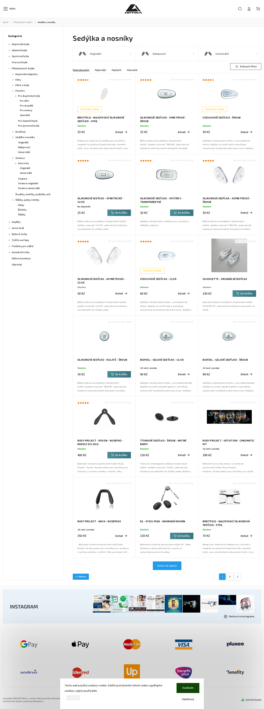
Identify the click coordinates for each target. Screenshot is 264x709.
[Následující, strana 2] (230, 576)
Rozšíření (20, 132)
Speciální (25, 115)
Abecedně (132, 70)
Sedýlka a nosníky (25, 137)
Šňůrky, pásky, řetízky (27, 200)
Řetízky (22, 210)
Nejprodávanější (81, 70)
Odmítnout (188, 699)
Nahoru (82, 576)
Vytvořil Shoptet (253, 699)
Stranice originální (28, 183)
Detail (119, 132)
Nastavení (73, 697)
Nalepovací (24, 147)
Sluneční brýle (19, 50)
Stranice (20, 158)
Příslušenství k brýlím (23, 68)
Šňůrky (22, 215)
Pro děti (24, 101)
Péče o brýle (22, 85)
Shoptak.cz (38, 701)
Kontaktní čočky (21, 252)
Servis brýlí (18, 228)
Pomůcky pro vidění (22, 246)
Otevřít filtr (245, 66)
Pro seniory (26, 110)
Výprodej (17, 264)
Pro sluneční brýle (28, 121)
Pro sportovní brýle (28, 126)
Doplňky (16, 222)
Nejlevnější (100, 70)
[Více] (5, 9)
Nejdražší (117, 70)
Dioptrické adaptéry (26, 74)
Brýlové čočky (19, 234)
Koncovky (23, 163)
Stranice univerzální (29, 188)
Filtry (18, 80)
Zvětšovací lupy (20, 240)
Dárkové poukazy (21, 258)
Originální (23, 142)
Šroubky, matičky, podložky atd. (33, 194)
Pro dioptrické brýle (29, 96)
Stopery (22, 179)
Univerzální (24, 152)
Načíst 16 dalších (167, 565)
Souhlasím (188, 688)
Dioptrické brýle (21, 44)
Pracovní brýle (19, 62)
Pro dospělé (26, 106)
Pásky (21, 205)
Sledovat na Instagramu (241, 616)
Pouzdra (20, 91)
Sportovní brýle (20, 56)
